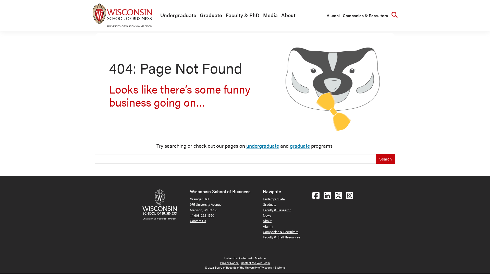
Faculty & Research (277, 210)
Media (270, 15)
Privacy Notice (229, 263)
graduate (300, 145)
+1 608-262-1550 (202, 215)
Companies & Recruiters (365, 15)
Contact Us (198, 220)
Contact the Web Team (255, 263)
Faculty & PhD (243, 15)
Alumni (333, 15)
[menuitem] (177, 15)
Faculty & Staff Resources (281, 237)
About (288, 15)
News (267, 215)
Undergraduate (178, 15)
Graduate (211, 15)
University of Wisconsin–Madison (245, 258)
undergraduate (262, 145)
